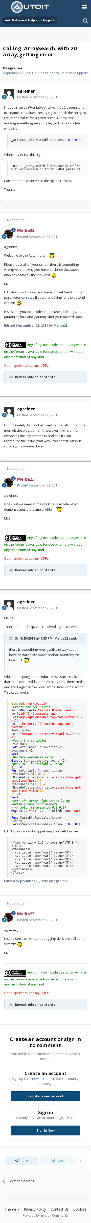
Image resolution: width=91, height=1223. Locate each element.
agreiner (15, 68)
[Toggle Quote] (11, 638)
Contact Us (60, 1209)
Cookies (79, 1209)
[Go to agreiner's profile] (9, 94)
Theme (11, 1209)
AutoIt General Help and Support (62, 73)
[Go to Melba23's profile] (9, 234)
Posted (38, 97)
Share (23, 1160)
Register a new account (45, 1096)
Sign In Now (46, 1130)
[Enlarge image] (52, 255)
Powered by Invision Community (45, 1215)
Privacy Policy (35, 1209)
